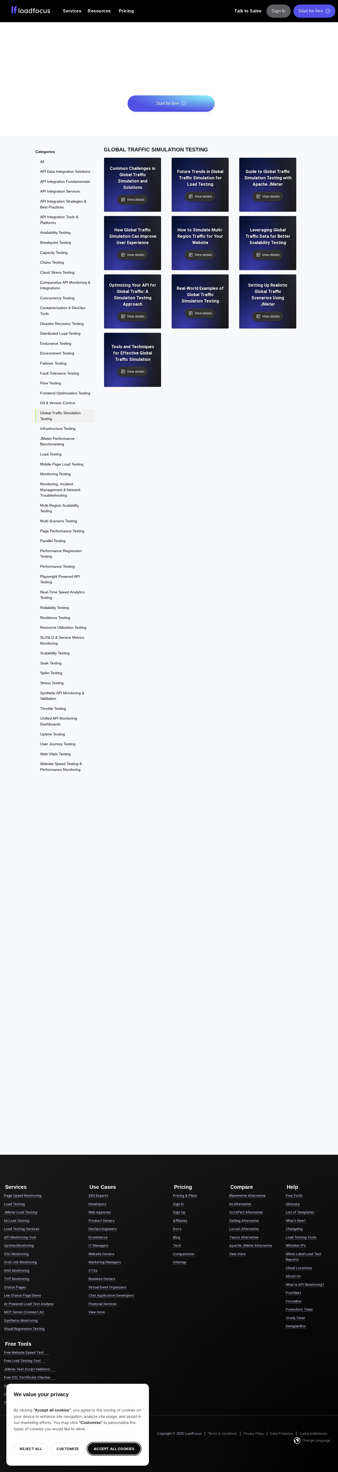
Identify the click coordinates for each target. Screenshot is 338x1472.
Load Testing (14, 1204)
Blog (176, 1237)
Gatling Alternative (244, 1221)
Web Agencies (99, 1212)
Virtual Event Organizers (107, 1287)
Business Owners (101, 1279)
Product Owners (101, 1221)
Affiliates (180, 1221)
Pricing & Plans (185, 1196)
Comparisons (183, 1254)
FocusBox (294, 1301)
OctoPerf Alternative (246, 1212)
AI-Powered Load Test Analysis (29, 1304)
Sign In (278, 11)
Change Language (316, 1440)
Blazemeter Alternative (247, 1196)
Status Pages (15, 1287)
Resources (99, 11)
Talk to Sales (248, 11)
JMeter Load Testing (20, 1212)
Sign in (178, 1204)
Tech (177, 1245)
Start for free (310, 11)
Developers (97, 1204)
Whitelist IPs (296, 1245)
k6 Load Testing (16, 1221)
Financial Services (102, 1304)
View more (96, 1312)
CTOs (92, 1271)
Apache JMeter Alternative (250, 1245)
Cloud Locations (299, 1268)
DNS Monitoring (16, 1271)
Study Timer (295, 1318)
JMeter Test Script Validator (27, 1369)
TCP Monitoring (16, 1279)
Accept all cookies (114, 1449)
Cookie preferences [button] (313, 1434)
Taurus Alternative (243, 1237)
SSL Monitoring (16, 1254)
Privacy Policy (253, 1434)
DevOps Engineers (102, 1229)
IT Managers (98, 1245)
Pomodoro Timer (299, 1309)
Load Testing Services (21, 1229)
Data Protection (281, 1434)
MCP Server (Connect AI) (24, 1312)
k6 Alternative (240, 1204)
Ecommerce (97, 1237)
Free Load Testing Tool (22, 1361)
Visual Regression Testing (24, 1329)
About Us (293, 1276)
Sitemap (179, 1262)
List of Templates (300, 1212)
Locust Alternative (244, 1229)
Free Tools (294, 1196)
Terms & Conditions (222, 1434)
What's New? (296, 1221)
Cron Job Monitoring (20, 1262)
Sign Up (179, 1212)
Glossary (292, 1204)
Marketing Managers (104, 1262)
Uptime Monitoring (19, 1245)
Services (72, 11)
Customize (68, 1449)
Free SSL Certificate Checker (27, 1377)
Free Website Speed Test (24, 1352)
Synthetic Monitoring (21, 1320)
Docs (177, 1229)
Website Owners (101, 1254)
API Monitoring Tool (20, 1237)
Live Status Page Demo (22, 1295)
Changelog (294, 1229)
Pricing (126, 11)
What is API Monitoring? (305, 1285)
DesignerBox (296, 1326)
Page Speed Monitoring (22, 1196)
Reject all (31, 1449)
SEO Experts (98, 1196)
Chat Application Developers (111, 1295)
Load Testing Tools (301, 1237)
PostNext (293, 1293)
